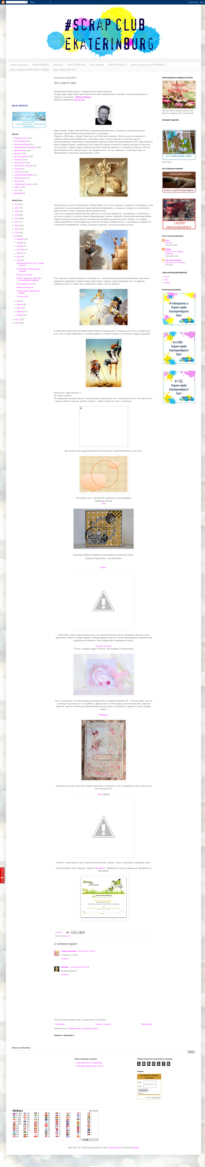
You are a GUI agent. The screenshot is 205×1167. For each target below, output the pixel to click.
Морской (168, 243)
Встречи (17, 153)
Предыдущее (146, 1024)
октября (20, 246)
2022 (17, 204)
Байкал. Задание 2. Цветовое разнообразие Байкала (29, 279)
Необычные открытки (23, 166)
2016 (17, 225)
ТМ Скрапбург (20, 178)
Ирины (168, 249)
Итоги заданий (97, 64)
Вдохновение (20, 150)
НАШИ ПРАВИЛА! (40, 64)
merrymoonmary (115, 1148)
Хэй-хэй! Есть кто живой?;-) (175, 262)
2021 (17, 208)
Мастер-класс (20, 163)
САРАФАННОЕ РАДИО (23, 175)
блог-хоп (17, 181)
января (20, 315)
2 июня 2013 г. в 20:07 (86, 951)
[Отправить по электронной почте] (72, 932)
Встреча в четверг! (24, 275)
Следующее (60, 1024)
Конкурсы (65, 936)
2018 (17, 218)
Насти (167, 277)
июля (19, 257)
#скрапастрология (22, 144)
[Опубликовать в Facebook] (80, 932)
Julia (104, 503)
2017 (17, 222)
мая (19, 301)
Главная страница (18, 64)
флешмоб (18, 193)
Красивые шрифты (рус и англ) (90, 1066)
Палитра (18, 169)
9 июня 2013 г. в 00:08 (80, 967)
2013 (17, 236)
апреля (20, 304)
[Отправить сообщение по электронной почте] (67, 932)
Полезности (19, 172)
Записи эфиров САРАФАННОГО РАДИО (29, 69)
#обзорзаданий (21, 141)
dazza (100, 794)
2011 (17, 323)
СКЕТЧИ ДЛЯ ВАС (76, 64)
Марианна (103, 715)
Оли (167, 240)
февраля (21, 312)
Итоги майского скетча (26, 284)
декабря (20, 239)
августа (20, 253)
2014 (17, 233)
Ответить (65, 959)
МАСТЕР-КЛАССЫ (118, 64)
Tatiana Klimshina (68, 951)
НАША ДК (58, 64)
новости (17, 187)
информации (79, 100)
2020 (17, 211)
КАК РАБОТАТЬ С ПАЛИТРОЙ (89, 1063)
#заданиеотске (20, 138)
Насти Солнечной (173, 260)
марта (20, 308)
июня (19, 260)
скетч (16, 190)
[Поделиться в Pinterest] (83, 932)
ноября (20, 243)
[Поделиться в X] (77, 932)
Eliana (104, 567)
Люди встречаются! (25, 287)
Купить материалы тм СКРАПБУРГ (148, 64)
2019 (17, 215)
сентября (21, 250)
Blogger (136, 1148)
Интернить (100, 868)
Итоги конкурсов (21, 156)
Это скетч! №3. (23, 296)
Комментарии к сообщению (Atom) (83, 1028)
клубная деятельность (23, 184)
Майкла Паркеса (83, 97)
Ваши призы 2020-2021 (64, 69)
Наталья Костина (103, 646)
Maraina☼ (65, 967)
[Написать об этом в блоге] (75, 932)
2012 (17, 319)
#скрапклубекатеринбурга (25, 147)
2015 (17, 229)
